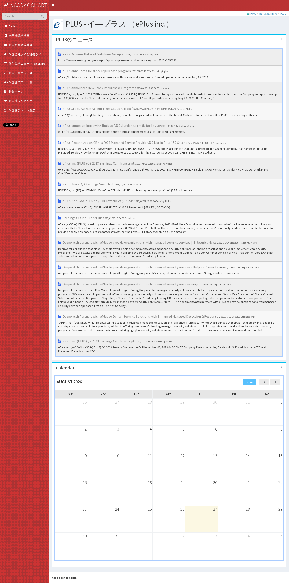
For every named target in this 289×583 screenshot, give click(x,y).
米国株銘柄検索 (268, 13)
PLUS (283, 13)
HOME (252, 13)
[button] (53, 5)
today (249, 382)
